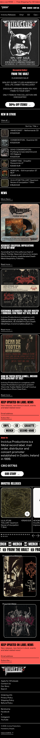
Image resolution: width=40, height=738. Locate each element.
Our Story (10, 474)
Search (4, 689)
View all (4, 120)
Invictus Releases (8, 15)
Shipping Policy (7, 700)
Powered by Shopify (7, 729)
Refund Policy (7, 703)
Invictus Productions (13, 726)
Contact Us (6, 683)
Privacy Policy (7, 698)
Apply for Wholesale (9, 681)
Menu (24, 8)
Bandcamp (5, 709)
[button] (29, 8)
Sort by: (30, 126)
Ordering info (6, 695)
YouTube (4, 720)
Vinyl (21, 15)
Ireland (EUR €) (6, 733)
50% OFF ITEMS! (18, 104)
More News (6, 199)
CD (28, 15)
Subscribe (5, 418)
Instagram (5, 717)
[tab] (1, 534)
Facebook (5, 712)
